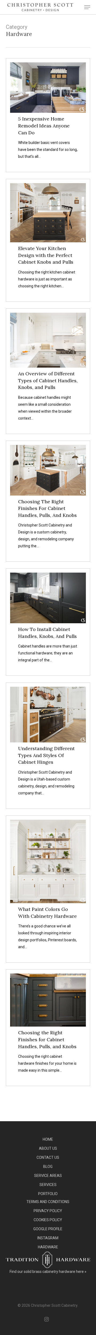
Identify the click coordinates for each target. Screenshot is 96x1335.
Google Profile (47, 1229)
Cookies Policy (48, 1220)
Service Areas (48, 1175)
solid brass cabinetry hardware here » (55, 1271)
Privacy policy (48, 1211)
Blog (48, 1166)
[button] (87, 7)
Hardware (48, 1247)
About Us (48, 1148)
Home (48, 1139)
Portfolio (48, 1194)
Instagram (47, 1238)
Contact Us (48, 1157)
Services (48, 1185)
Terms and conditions (47, 1202)
